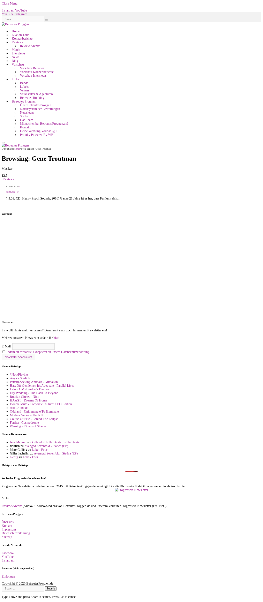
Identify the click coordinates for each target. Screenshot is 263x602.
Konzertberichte (22, 38)
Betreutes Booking (32, 97)
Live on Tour (20, 35)
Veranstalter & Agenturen (36, 94)
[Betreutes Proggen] (15, 24)
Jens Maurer (18, 442)
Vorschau (18, 64)
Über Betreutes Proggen (35, 105)
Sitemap (7, 537)
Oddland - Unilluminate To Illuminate (34, 411)
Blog (15, 60)
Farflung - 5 (12, 191)
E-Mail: (7, 346)
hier (55, 337)
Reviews (17, 42)
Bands (24, 83)
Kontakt (25, 127)
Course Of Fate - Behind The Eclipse (34, 419)
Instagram (8, 560)
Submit (50, 588)
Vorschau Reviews (32, 68)
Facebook (8, 553)
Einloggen (8, 576)
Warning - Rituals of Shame (28, 426)
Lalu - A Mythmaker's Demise (29, 389)
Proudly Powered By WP (36, 134)
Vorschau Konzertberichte (37, 72)
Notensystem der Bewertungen (40, 109)
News (15, 57)
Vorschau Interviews (33, 75)
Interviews (18, 53)
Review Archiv (30, 46)
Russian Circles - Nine (24, 396)
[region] (131, 268)
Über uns (8, 522)
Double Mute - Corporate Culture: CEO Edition (41, 404)
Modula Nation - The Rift (26, 415)
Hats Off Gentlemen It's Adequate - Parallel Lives (42, 385)
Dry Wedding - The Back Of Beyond (34, 393)
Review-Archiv (12, 506)
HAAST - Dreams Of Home (28, 400)
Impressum (9, 529)
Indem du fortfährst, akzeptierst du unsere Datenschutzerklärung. (48, 352)
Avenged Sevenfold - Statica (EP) (46, 446)
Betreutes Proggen (24, 101)
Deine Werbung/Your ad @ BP (40, 131)
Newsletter (27, 112)
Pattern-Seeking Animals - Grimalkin (34, 382)
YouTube (8, 556)
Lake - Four (39, 449)
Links (15, 79)
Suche (24, 116)
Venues (24, 90)
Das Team (26, 120)
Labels (24, 86)
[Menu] (3, 142)
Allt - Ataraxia (19, 407)
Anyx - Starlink (20, 378)
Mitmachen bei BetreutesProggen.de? (44, 123)
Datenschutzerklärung (16, 533)
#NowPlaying (19, 374)
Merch (16, 49)
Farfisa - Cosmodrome (24, 422)
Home (16, 31)
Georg (14, 457)
